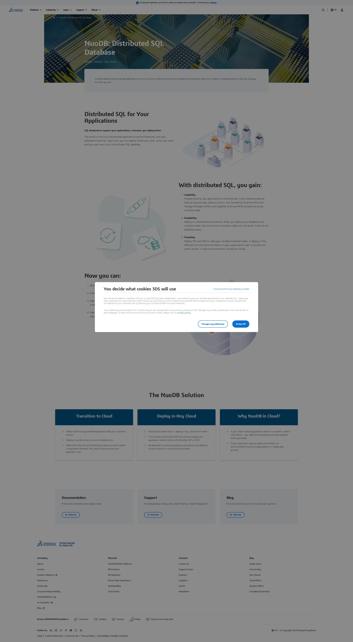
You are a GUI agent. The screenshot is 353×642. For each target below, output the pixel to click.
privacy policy (184, 313)
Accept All (241, 324)
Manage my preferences (212, 324)
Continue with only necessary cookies (231, 289)
